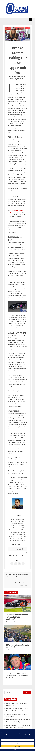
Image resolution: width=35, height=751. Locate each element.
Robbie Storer (12, 555)
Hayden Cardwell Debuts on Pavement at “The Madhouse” (17, 617)
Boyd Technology (14, 552)
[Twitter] (12, 549)
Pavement (21, 76)
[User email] (22, 549)
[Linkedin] (17, 549)
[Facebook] (15, 549)
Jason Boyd (21, 553)
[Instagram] (20, 549)
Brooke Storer (22, 552)
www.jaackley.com (15, 544)
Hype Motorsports (13, 553)
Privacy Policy (17, 748)
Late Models (14, 76)
